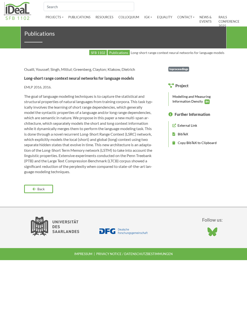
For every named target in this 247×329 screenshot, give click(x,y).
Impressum (83, 254)
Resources (104, 17)
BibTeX (182, 134)
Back (41, 189)
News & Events (205, 19)
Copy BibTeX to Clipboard (197, 143)
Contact (184, 17)
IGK (147, 17)
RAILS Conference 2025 (229, 21)
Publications (79, 17)
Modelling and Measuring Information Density (191, 98)
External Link (187, 125)
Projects (53, 17)
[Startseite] (17, 10)
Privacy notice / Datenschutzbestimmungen (134, 254)
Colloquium (128, 17)
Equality (164, 17)
